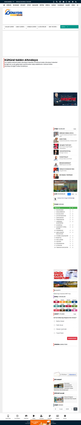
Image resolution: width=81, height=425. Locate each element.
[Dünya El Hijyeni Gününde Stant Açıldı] (58, 399)
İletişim (57, 418)
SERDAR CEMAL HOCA (66, 133)
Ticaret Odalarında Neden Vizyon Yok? (67, 135)
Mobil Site (8, 418)
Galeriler (26, 418)
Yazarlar (41, 418)
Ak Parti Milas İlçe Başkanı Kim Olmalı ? (65, 317)
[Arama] (56, 1)
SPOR (29, 5)
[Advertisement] (48, 19)
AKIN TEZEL (63, 139)
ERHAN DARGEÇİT (65, 163)
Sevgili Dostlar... (63, 170)
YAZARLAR (61, 5)
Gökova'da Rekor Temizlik (23, 2)
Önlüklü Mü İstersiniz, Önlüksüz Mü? (68, 141)
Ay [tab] (76, 194)
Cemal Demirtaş (64, 151)
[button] (78, 5)
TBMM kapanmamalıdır (65, 164)
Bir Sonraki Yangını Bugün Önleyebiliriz (65, 147)
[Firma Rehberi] (63, 1)
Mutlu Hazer (60, 321)
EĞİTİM (42, 5)
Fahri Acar (59, 325)
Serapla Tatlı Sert (65, 145)
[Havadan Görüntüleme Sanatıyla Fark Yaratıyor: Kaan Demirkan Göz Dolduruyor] (58, 385)
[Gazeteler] (69, 1)
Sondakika (17, 418)
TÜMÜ (74, 129)
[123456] (65, 359)
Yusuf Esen (60, 333)
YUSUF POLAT (63, 157)
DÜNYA (48, 5)
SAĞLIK (53, 5)
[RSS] (75, 1)
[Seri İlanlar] (66, 1)
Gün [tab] (69, 194)
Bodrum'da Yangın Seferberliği (64, 199)
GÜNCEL (8, 5)
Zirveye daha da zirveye (65, 158)
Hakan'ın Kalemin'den (66, 169)
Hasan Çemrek (61, 329)
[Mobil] (53, 1)
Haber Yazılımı (52, 423)
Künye (65, 418)
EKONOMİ (16, 5)
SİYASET (22, 5)
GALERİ (67, 5)
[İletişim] (60, 1)
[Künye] (72, 1)
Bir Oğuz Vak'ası (63, 153)
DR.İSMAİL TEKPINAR (66, 175)
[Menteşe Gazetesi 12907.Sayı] (62, 293)
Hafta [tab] (72, 194)
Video (33, 418)
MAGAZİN (35, 5)
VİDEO (73, 5)
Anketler (50, 418)
